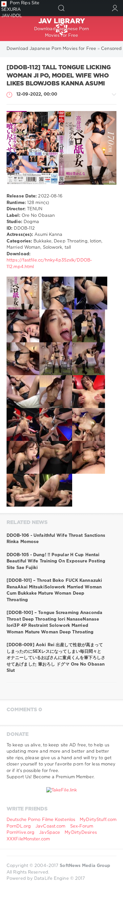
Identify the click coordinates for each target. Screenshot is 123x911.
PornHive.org (20, 832)
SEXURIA (11, 9)
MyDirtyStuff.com (98, 820)
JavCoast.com (50, 826)
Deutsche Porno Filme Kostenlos (41, 820)
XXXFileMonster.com (28, 839)
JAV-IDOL (11, 16)
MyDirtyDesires (80, 832)
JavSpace (49, 832)
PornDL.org (19, 826)
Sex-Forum (81, 826)
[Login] (115, 8)
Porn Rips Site (24, 3)
